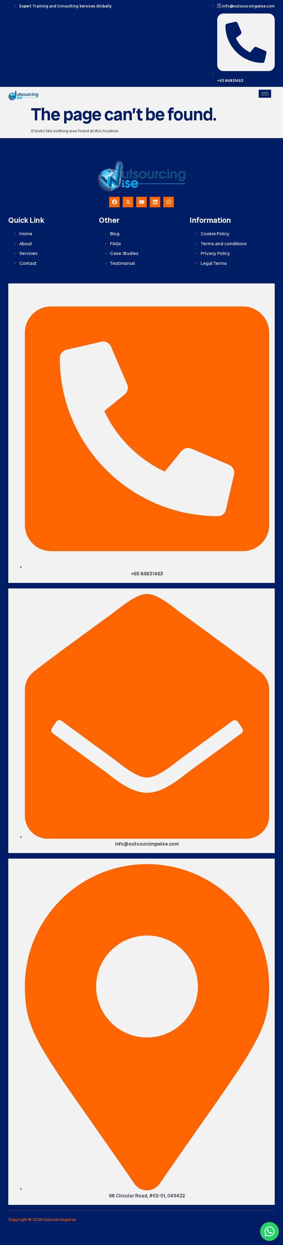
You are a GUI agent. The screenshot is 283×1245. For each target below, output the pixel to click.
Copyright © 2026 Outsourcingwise (42, 1219)
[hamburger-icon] (265, 94)
